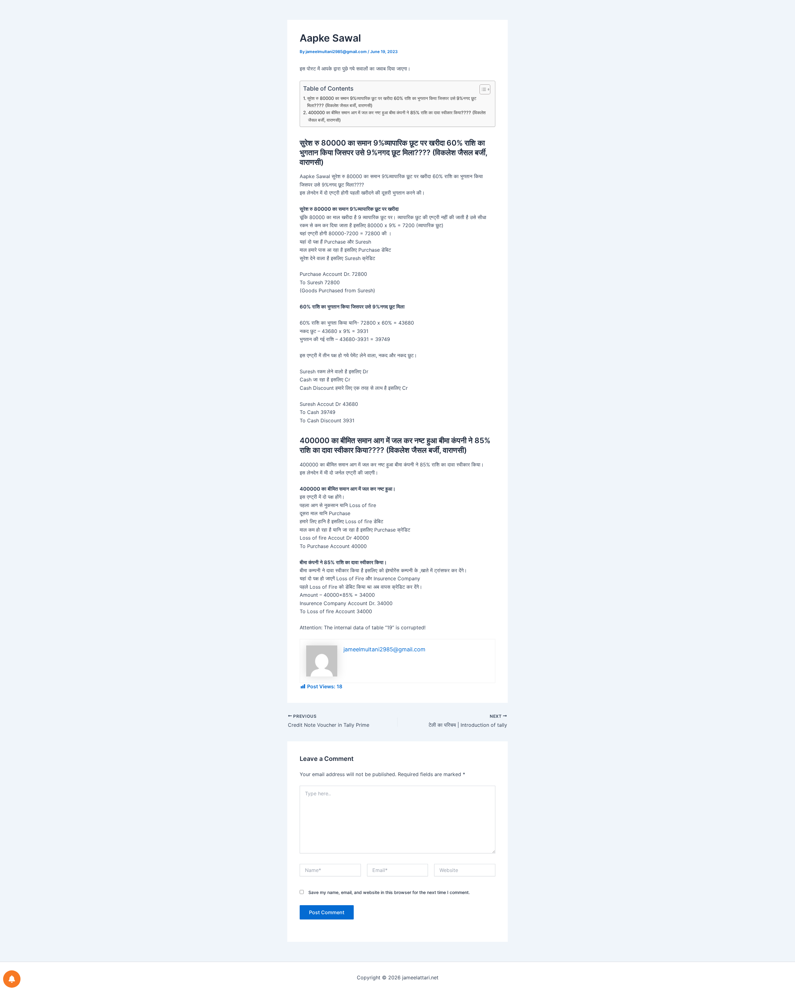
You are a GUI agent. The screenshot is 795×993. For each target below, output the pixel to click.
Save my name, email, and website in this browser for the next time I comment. (389, 892)
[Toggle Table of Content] (482, 89)
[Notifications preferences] (11, 979)
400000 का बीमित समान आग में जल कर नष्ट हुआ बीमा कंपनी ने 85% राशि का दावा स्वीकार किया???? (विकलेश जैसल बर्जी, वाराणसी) (397, 116)
